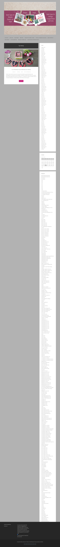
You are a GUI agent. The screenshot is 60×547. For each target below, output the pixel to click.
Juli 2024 (42, 65)
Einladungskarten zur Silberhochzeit (46, 264)
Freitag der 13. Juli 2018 (44, 286)
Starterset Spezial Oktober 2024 (46, 483)
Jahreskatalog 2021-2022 (45, 323)
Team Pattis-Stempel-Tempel (29, 37)
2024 (42, 187)
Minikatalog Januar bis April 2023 (46, 376)
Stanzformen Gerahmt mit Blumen (46, 473)
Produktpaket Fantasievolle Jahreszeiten (47, 428)
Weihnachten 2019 (44, 518)
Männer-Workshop (44, 363)
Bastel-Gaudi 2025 (44, 224)
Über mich (21, 37)
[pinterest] (26, 544)
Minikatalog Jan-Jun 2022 (45, 374)
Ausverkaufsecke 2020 (44, 215)
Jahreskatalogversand (44, 330)
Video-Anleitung (43, 516)
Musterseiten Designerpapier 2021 (46, 386)
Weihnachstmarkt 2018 (44, 517)
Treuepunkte (43, 502)
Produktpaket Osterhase (45, 438)
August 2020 (43, 119)
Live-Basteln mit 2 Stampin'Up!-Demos (47, 360)
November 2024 (43, 60)
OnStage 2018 (43, 399)
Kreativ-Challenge (44, 349)
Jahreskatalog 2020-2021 (45, 322)
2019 (42, 180)
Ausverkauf (43, 214)
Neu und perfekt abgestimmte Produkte (47, 387)
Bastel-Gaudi (43, 220)
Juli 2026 (42, 48)
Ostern (42, 406)
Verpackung (43, 511)
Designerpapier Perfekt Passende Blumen (47, 256)
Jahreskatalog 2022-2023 (45, 324)
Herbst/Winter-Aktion (44, 311)
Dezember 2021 (43, 100)
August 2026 (43, 47)
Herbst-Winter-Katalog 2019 (45, 310)
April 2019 (42, 138)
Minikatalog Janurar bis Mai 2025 (46, 379)
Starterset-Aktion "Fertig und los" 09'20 (47, 484)
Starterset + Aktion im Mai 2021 (46, 479)
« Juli (42, 167)
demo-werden (43, 252)
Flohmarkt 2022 (43, 279)
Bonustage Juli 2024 (44, 244)
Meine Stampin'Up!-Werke (45, 368)
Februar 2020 (43, 126)
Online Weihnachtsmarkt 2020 (45, 395)
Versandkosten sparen (44, 515)
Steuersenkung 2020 (44, 490)
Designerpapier (43, 253)
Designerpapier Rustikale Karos (46, 258)
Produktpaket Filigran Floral (45, 431)
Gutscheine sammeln (44, 305)
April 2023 (42, 81)
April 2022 (42, 95)
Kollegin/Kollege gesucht (45, 344)
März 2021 (42, 111)
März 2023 (42, 82)
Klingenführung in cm (44, 343)
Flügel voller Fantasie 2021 (45, 282)
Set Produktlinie (43, 465)
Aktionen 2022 (43, 198)
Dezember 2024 (43, 59)
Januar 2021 (43, 113)
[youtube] (28, 544)
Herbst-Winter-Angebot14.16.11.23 (46, 309)
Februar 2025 (43, 56)
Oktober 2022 (43, 88)
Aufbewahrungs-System (45, 205)
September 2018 (43, 146)
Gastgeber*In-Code (44, 291)
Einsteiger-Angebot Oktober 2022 (46, 272)
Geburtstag (43, 297)
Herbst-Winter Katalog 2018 (45, 308)
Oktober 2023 (43, 74)
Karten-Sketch (43, 337)
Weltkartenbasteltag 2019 (45, 521)
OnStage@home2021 (44, 405)
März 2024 (43, 68)
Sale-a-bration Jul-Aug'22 (45, 457)
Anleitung (42, 201)
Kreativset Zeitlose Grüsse (45, 353)
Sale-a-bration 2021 (44, 450)
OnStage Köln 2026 (44, 402)
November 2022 (43, 87)
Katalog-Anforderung (44, 340)
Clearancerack (43, 246)
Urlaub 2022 (43, 509)
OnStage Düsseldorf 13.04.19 (45, 401)
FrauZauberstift (43, 283)
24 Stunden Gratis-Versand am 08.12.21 (47, 192)
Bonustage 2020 (43, 240)
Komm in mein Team (44, 347)
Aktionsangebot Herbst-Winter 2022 (46, 199)
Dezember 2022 (43, 86)
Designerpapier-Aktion (44, 259)
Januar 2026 (43, 54)
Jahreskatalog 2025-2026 (45, 328)
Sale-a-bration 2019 (44, 447)
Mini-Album (43, 369)
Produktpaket (43, 424)
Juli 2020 (42, 120)
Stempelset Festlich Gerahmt (45, 486)
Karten (42, 334)
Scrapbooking (43, 464)
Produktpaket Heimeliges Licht (46, 434)
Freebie (42, 284)
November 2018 (43, 144)
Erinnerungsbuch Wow (44, 273)
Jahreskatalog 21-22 (44, 329)
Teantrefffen (43, 498)
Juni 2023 (42, 79)
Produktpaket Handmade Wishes (46, 433)
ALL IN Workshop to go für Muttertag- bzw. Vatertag (21, 69)
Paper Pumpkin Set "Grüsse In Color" (46, 411)
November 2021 (43, 101)
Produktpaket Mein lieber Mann (46, 437)
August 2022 (43, 91)
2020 (42, 181)
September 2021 (43, 104)
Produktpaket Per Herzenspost (46, 439)
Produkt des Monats (44, 421)
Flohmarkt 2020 (43, 278)
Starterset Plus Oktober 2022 (45, 482)
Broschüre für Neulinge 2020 (45, 245)
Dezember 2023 (43, 72)
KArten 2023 (43, 336)
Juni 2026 (42, 49)
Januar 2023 (43, 85)
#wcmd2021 (43, 179)
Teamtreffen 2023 (44, 496)
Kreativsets (43, 354)
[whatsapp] (32, 544)
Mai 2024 (42, 66)
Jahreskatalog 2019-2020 (45, 321)
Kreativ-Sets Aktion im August (45, 350)
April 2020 (42, 124)
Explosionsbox (43, 276)
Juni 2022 (42, 93)
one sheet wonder (44, 392)
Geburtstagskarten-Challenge (45, 298)
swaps (42, 491)
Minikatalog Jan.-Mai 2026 (45, 375)
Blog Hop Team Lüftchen (45, 228)
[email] (33, 544)
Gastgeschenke (43, 296)
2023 (42, 186)
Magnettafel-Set (43, 361)
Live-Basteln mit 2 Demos (45, 357)
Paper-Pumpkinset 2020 (45, 415)
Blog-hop (42, 238)
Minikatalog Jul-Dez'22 (44, 381)
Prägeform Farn (43, 420)
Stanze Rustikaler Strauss (45, 471)
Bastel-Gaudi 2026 (44, 225)
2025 (42, 188)
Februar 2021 (43, 112)
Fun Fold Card (43, 289)
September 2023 (43, 75)
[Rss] (35, 544)
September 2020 (43, 118)
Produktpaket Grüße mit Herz (45, 432)
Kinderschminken (43, 341)
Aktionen (42, 195)
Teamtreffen (43, 495)
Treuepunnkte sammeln (44, 503)
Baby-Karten (43, 219)
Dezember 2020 (43, 114)
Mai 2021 (42, 108)
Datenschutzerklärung (7, 524)
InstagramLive (43, 318)
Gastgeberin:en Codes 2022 (45, 295)
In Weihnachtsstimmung (45, 315)
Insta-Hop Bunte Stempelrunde (46, 316)
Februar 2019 (43, 140)
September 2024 (43, 62)
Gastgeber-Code (43, 290)
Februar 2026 (43, 53)
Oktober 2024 (43, 61)
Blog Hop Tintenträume (44, 232)
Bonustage (43, 239)
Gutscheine (43, 303)
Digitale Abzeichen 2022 (45, 263)
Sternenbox (43, 489)
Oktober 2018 (43, 145)
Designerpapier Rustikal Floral (45, 257)
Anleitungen (16, 37)
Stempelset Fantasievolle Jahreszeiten (47, 485)
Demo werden (7, 39)
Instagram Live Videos (44, 317)
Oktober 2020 (43, 117)
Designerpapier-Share (44, 260)
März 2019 (42, 139)
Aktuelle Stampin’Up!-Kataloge (41, 37)
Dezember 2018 (43, 143)
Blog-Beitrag (43, 237)
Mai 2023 (42, 80)
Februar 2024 (43, 69)
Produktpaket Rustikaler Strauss (46, 440)
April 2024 (42, 67)
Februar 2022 (43, 98)
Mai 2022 (42, 94)
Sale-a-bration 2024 (44, 452)
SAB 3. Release (43, 446)
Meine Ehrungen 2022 (44, 367)
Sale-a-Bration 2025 (44, 453)
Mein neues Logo (43, 366)
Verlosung (42, 510)
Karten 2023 (43, 335)
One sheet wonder (44, 393)
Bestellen (11, 37)
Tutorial (42, 504)
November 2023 (43, 73)
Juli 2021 (42, 106)
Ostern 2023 (43, 407)
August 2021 (43, 105)
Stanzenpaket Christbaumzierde (46, 472)
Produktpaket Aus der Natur (45, 427)
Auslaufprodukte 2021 (44, 211)
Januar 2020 (43, 127)
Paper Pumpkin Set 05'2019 (45, 412)
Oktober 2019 (43, 131)
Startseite (6, 37)
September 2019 (43, 132)
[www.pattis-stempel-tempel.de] (30, 18)
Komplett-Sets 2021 (44, 348)
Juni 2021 (42, 107)
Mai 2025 (42, 55)
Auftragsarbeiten (14, 39)
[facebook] (24, 544)
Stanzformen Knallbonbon (45, 476)
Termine (42, 499)
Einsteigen (42, 265)
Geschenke (43, 299)
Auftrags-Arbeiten (44, 206)
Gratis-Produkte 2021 (44, 302)
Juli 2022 (42, 92)
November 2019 (43, 130)
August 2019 (43, 133)
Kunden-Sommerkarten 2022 (45, 356)
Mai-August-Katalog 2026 (45, 362)
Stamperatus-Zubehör (44, 470)
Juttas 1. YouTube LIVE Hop (45, 331)
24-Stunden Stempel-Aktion (45, 193)
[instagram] (30, 544)
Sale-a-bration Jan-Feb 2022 (45, 454)
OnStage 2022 (43, 400)
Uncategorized (43, 508)
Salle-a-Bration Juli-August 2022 (46, 458)
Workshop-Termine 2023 (22, 39)
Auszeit (42, 218)
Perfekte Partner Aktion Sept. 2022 (46, 418)
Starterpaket (43, 477)
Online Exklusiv (43, 394)
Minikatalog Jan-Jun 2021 (45, 373)
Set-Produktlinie (43, 466)
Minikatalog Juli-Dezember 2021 (46, 382)
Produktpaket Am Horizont (45, 425)
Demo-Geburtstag (44, 251)
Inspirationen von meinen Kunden (33, 39)
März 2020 (43, 125)
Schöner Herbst (43, 463)
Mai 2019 (42, 137)
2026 (42, 189)
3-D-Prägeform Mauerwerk (45, 194)
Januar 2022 (43, 99)
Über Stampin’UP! (50, 37)
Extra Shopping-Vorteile (44, 277)
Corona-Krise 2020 (44, 247)
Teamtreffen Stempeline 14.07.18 (46, 497)
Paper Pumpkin (43, 408)
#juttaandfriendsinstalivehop (45, 175)
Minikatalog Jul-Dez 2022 (45, 380)
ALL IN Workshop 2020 (44, 200)
